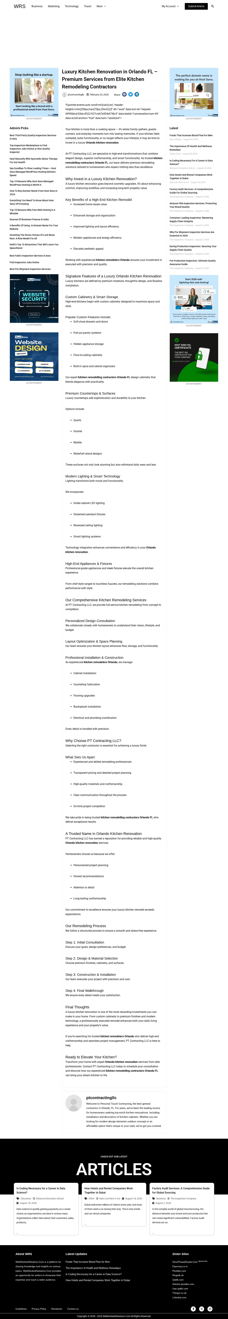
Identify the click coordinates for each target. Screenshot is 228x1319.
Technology (72, 6)
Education (26, 1198)
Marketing (54, 6)
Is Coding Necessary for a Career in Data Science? (94, 1274)
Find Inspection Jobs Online (24, 262)
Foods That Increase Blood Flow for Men (191, 135)
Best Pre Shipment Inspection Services (30, 269)
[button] (196, 6)
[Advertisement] (114, 37)
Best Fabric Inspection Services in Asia (30, 255)
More (100, 6)
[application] (104, 6)
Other (91, 1198)
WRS (20, 6)
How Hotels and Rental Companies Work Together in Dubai (98, 1280)
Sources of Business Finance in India (29, 219)
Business (37, 6)
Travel (87, 6)
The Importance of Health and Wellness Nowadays (93, 1268)
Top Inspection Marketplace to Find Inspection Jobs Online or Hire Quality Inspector (30, 148)
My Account (168, 6)
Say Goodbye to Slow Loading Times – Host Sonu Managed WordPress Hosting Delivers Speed (33, 172)
